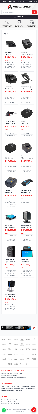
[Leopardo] (22, 359)
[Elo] (16, 349)
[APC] (10, 339)
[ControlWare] (22, 344)
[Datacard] (28, 344)
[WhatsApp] (4, 410)
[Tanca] (22, 364)
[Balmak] (28, 339)
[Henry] (22, 354)
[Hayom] (16, 354)
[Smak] (16, 364)
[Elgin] (10, 349)
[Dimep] (4, 349)
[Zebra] (28, 364)
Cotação (13, 1)
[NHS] (34, 359)
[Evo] (28, 349)
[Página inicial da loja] (19, 6)
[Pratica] (4, 364)
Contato (22, 1)
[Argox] (16, 339)
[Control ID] (16, 344)
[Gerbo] (34, 349)
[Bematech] (34, 339)
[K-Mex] (16, 359)
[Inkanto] (34, 354)
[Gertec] (4, 354)
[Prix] (10, 364)
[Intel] (4, 359)
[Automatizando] (22, 339)
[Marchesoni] (28, 359)
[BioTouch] (4, 344)
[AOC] (4, 339)
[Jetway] (10, 359)
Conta (4, 1)
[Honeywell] (28, 354)
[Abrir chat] (33, 409)
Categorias (20, 17)
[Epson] (22, 349)
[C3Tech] (10, 344)
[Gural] (10, 354)
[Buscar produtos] (34, 12)
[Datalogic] (34, 344)
